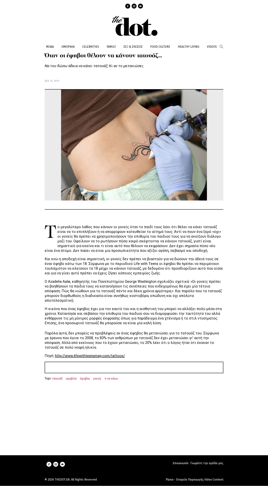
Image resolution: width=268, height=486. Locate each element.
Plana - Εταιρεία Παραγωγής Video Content (194, 479)
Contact (140, 6)
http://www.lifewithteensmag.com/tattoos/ (90, 356)
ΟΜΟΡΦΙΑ (68, 46)
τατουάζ (57, 378)
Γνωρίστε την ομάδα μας (206, 463)
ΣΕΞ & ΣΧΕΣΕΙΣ (133, 46)
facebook (127, 6)
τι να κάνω (111, 378)
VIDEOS (212, 46)
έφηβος (85, 378)
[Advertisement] (134, 413)
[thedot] (134, 25)
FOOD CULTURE (160, 46)
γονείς (97, 378)
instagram (134, 6)
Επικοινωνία (181, 463)
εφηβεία (71, 378)
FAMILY (111, 46)
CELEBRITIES (90, 46)
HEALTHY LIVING (188, 46)
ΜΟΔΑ (50, 46)
